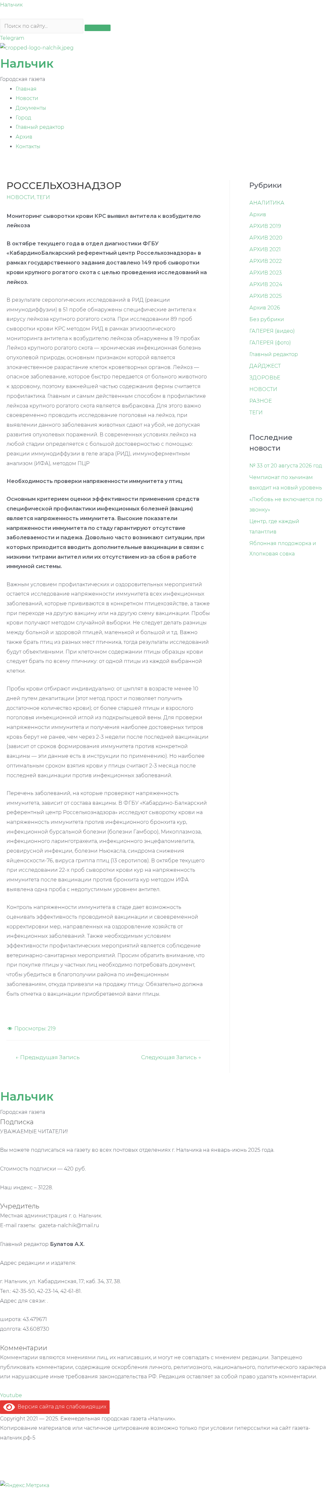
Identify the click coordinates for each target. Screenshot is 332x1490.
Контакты (28, 146)
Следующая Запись (171, 1057)
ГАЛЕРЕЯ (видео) (272, 331)
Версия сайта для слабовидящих (60, 1407)
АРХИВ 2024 (265, 284)
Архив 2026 (264, 308)
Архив (24, 137)
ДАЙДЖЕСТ (265, 366)
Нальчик (11, 5)
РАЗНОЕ (260, 401)
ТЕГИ (43, 197)
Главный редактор (40, 127)
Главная (26, 89)
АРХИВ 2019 (265, 226)
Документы (31, 108)
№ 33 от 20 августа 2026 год (285, 466)
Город (23, 118)
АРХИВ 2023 (265, 273)
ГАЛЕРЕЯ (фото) (270, 343)
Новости (27, 98)
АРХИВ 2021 (265, 249)
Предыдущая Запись (47, 1057)
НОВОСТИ (20, 197)
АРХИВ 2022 (265, 261)
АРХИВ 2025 (265, 296)
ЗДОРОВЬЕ (264, 378)
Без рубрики (266, 319)
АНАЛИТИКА (266, 203)
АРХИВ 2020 (265, 238)
